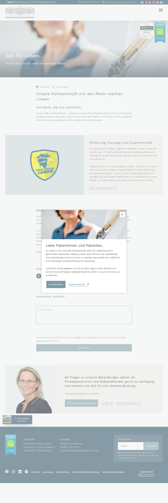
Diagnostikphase (72, 257)
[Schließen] (122, 214)
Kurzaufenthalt (104, 272)
